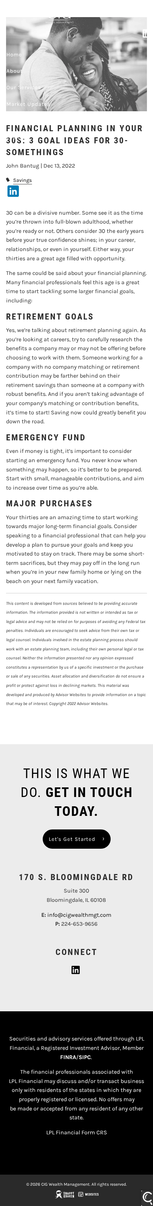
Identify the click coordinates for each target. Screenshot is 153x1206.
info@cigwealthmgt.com (79, 914)
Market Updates (28, 104)
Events (15, 137)
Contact (17, 120)
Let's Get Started (72, 839)
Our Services (23, 87)
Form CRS (94, 1132)
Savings (22, 180)
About (14, 71)
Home (14, 54)
